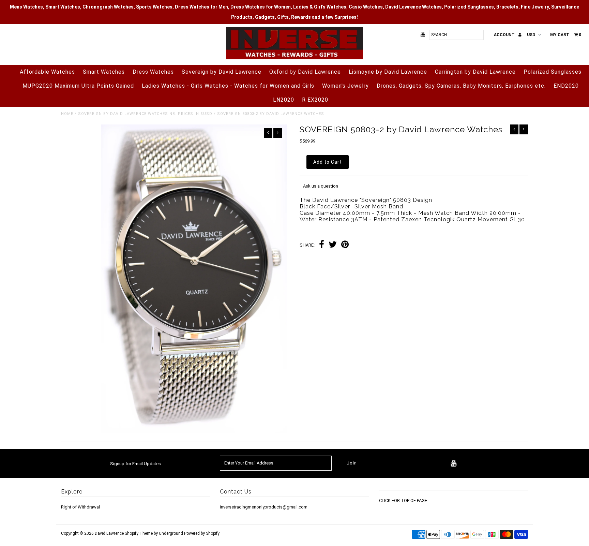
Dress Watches (153, 72)
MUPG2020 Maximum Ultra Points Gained (78, 86)
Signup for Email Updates (135, 463)
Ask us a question (320, 186)
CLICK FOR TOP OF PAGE (403, 500)
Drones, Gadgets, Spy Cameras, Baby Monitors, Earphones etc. (461, 86)
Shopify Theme (139, 533)
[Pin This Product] (345, 245)
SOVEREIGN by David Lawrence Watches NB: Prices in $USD (145, 114)
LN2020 (283, 100)
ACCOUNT (505, 34)
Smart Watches (104, 72)
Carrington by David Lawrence (475, 72)
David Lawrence (110, 533)
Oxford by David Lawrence (305, 72)
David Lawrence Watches (413, 7)
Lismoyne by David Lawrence (388, 72)
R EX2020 (315, 100)
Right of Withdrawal (80, 507)
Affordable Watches (47, 72)
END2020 (566, 86)
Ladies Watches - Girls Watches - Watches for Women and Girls (228, 86)
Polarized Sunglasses (553, 72)
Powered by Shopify (202, 533)
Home (67, 114)
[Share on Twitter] (333, 245)
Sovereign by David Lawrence (221, 72)
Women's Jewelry (345, 86)
